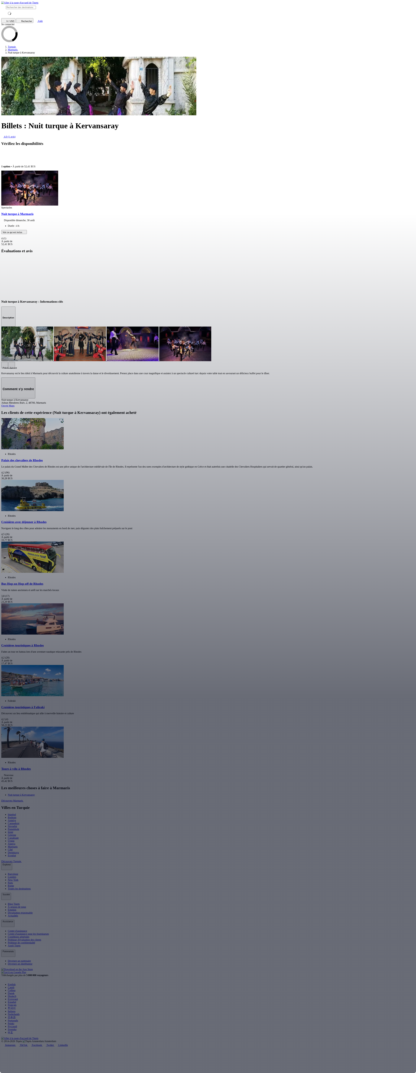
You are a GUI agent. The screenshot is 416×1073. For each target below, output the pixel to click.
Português (13, 1020)
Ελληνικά (13, 999)
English (12, 984)
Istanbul (12, 814)
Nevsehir (12, 826)
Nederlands (14, 1014)
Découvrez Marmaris (12, 800)
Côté (10, 849)
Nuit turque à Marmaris (17, 214)
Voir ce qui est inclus (13, 232)
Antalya (12, 820)
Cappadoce (13, 823)
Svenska (12, 1029)
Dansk (11, 993)
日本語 (12, 1017)
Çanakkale (13, 838)
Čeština (11, 990)
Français (12, 1005)
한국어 (12, 1008)
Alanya (11, 843)
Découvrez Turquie (11, 861)
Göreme (12, 835)
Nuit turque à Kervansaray (21, 794)
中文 (10, 1032)
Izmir (10, 832)
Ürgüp (11, 840)
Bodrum (12, 817)
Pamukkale (13, 829)
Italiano (11, 1011)
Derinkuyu (13, 852)
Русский (12, 1026)
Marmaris (13, 846)
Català (11, 987)
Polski (11, 1023)
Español (12, 1002)
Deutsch (12, 996)
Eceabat (12, 855)
